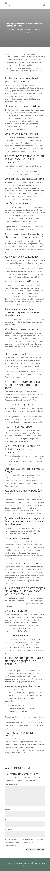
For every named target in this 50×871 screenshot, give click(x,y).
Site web (8, 829)
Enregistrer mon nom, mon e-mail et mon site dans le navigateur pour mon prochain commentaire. (24, 842)
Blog (38, 29)
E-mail (8, 819)
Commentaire (11, 785)
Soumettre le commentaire (34, 849)
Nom (7, 809)
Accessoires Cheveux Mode (19, 29)
